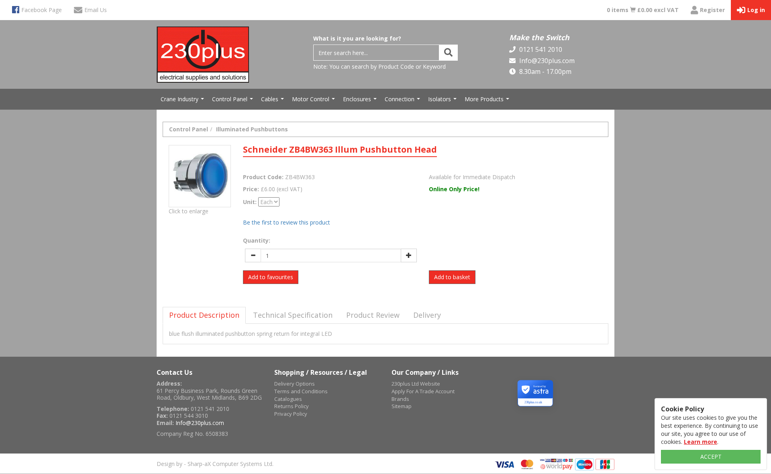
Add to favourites (270, 277)
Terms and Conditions (301, 391)
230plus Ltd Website (416, 383)
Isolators (443, 101)
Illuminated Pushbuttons (252, 129)
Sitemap (402, 406)
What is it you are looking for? (357, 38)
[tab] (204, 315)
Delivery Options (294, 383)
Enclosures (361, 101)
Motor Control (314, 101)
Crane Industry (183, 101)
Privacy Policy (290, 413)
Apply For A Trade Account (423, 391)
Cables (273, 101)
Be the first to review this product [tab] (286, 222)
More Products (488, 101)
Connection (403, 101)
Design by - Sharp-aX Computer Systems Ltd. (215, 464)
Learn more (700, 441)
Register (712, 10)
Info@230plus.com (546, 60)
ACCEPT (711, 456)
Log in (756, 10)
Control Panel (233, 101)
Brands (400, 398)
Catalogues (288, 398)
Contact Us (174, 372)
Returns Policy (291, 406)
